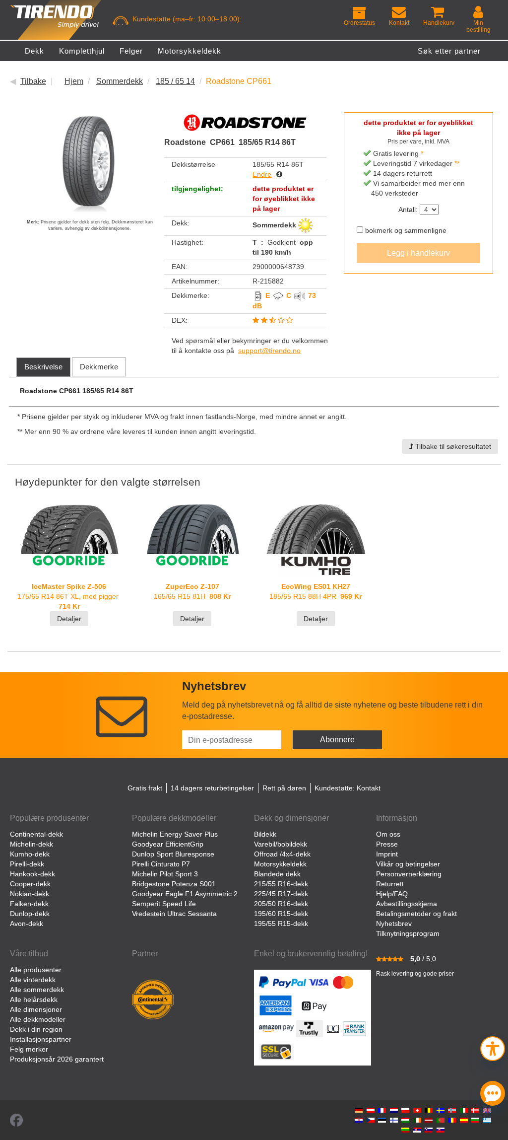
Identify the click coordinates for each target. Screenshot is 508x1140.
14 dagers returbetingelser (212, 788)
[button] (492, 1047)
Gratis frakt (144, 788)
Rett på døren (284, 788)
